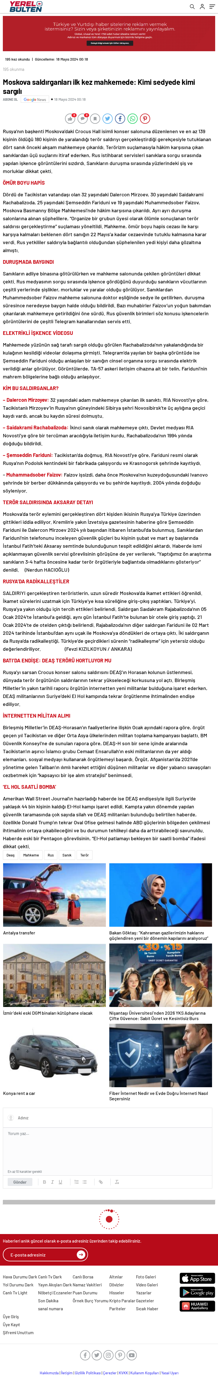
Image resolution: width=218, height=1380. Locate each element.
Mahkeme (31, 855)
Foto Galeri (146, 1276)
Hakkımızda (49, 1373)
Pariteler (117, 1308)
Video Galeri (147, 1284)
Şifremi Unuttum (18, 1332)
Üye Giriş (11, 1316)
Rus (51, 855)
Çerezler (110, 1373)
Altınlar (116, 1276)
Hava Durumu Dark (20, 1276)
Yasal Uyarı (170, 1373)
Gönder (20, 1182)
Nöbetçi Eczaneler (55, 1292)
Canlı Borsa (83, 1276)
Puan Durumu (85, 1292)
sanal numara (50, 1308)
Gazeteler (145, 1300)
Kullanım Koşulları (144, 1373)
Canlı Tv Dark (50, 1276)
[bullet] (85, 1182)
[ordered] (77, 1182)
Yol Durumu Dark (18, 1284)
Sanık (67, 855)
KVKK (123, 1373)
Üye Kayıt (11, 1324)
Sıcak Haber (147, 1308)
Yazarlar (144, 1292)
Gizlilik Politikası (88, 1373)
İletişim (67, 1373)
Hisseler (116, 1292)
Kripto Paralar (122, 1300)
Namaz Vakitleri (87, 1284)
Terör (84, 855)
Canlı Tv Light (15, 1292)
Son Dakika (48, 1300)
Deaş (10, 855)
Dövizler (116, 1284)
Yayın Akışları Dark (55, 1284)
